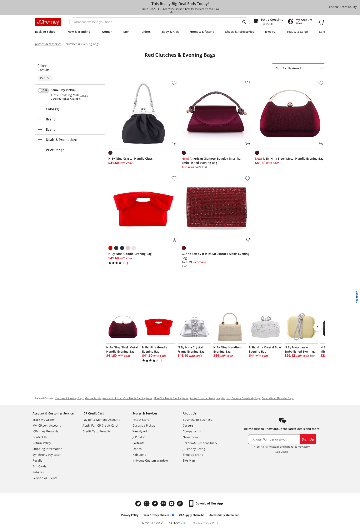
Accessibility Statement (224, 515)
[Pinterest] (164, 503)
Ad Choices (175, 523)
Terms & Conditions (153, 523)
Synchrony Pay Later (46, 455)
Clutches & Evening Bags (69, 398)
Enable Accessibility (343, 7)
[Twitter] (139, 503)
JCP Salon (138, 437)
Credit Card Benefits (96, 431)
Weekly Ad (139, 431)
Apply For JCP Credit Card (100, 425)
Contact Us (40, 437)
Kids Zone (139, 455)
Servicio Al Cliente (45, 478)
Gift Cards (39, 466)
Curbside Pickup (143, 425)
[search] (245, 22)
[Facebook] (155, 503)
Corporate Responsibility (200, 443)
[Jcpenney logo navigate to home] (48, 22)
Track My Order (43, 420)
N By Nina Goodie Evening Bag (130, 254)
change (84, 95)
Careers (188, 425)
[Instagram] (147, 503)
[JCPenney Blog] (180, 503)
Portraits (138, 443)
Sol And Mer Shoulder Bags (278, 398)
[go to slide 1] (171, 12)
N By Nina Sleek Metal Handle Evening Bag (289, 158)
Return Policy (41, 443)
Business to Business (197, 420)
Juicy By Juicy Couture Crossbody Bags (238, 398)
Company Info (192, 431)
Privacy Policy (130, 515)
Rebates (38, 472)
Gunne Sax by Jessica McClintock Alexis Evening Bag (215, 256)
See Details (282, 451)
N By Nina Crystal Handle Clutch (131, 158)
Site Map (189, 460)
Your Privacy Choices (156, 515)
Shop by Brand (193, 455)
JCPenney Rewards (45, 431)
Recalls (37, 460)
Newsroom (190, 437)
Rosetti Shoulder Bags (202, 398)
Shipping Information (47, 449)
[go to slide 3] (179, 12)
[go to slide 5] (186, 12)
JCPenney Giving (194, 449)
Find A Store (140, 420)
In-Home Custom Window (150, 460)
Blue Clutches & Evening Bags (171, 398)
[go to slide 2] (175, 12)
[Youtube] (172, 503)
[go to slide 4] (183, 12)
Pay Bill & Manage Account (101, 420)
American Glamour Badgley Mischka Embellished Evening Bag (211, 160)
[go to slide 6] (190, 12)
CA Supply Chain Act (191, 515)
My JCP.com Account (46, 425)
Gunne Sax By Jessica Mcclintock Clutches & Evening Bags (118, 398)
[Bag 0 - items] (321, 22)
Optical (137, 449)
